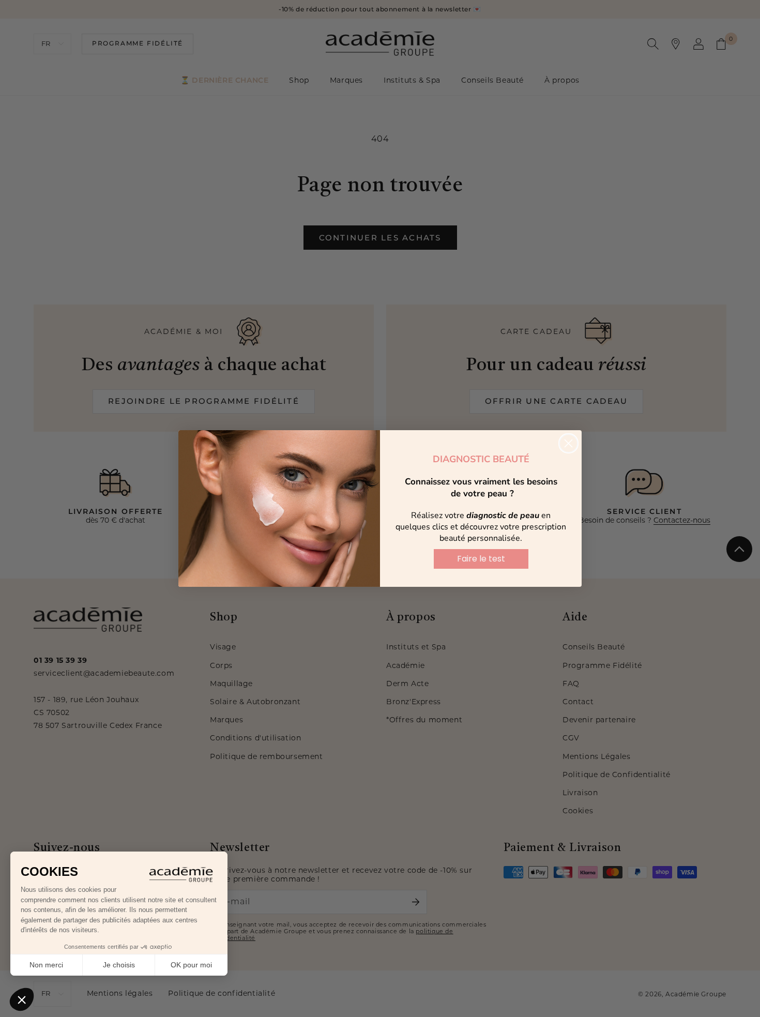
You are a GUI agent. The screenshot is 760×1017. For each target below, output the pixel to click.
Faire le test (481, 559)
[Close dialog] (568, 443)
